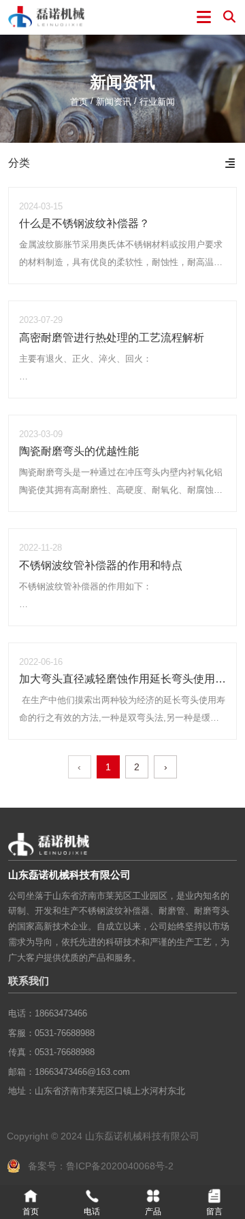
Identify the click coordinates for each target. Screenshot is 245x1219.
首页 (80, 102)
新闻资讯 (113, 102)
